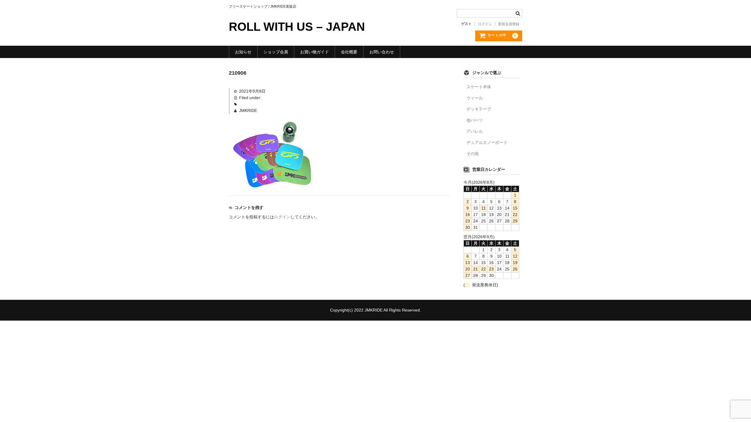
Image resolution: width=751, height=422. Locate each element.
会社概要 (349, 52)
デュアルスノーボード (487, 142)
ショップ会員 (275, 52)
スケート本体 (478, 86)
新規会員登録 (508, 24)
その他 (472, 153)
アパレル (474, 131)
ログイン (485, 24)
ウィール (474, 98)
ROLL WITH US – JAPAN (297, 26)
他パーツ (474, 120)
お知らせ (243, 52)
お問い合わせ (381, 52)
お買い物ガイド (314, 52)
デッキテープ (478, 109)
